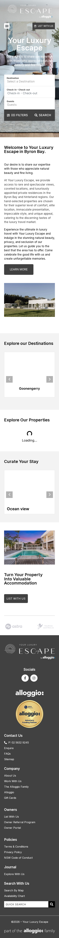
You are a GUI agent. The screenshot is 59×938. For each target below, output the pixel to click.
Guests (10, 101)
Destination (13, 78)
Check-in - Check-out (18, 89)
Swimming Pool (24, 508)
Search (45, 115)
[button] (7, 26)
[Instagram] (34, 678)
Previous (9, 379)
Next (49, 379)
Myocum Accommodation (29, 388)
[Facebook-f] (25, 678)
